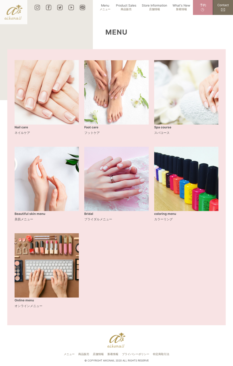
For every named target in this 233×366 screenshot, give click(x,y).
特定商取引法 (161, 354)
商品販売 (83, 354)
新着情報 (112, 354)
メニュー (69, 354)
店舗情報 (98, 354)
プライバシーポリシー (135, 354)
